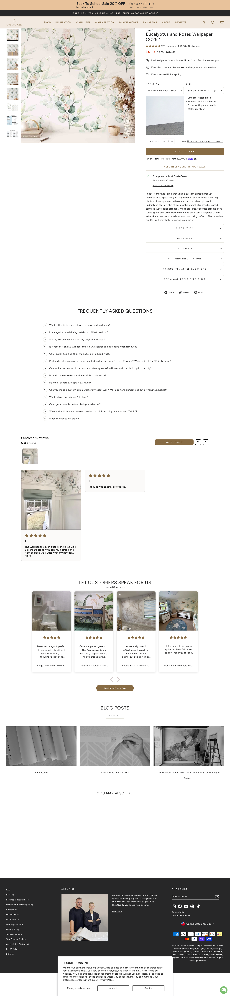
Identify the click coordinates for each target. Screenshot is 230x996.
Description (185, 228)
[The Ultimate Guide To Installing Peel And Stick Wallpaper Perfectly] (188, 746)
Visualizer (83, 22)
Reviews (180, 22)
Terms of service (14, 934)
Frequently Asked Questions (185, 269)
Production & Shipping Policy (19, 904)
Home (149, 30)
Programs (150, 22)
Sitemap (10, 954)
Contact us (11, 909)
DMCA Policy (12, 949)
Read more (117, 911)
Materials (184, 238)
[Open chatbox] (223, 990)
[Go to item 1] (30, 456)
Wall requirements (14, 924)
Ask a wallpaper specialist (185, 279)
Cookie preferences (181, 915)
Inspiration (63, 22)
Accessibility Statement (17, 944)
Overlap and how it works (115, 772)
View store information (163, 186)
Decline (148, 988)
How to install (12, 914)
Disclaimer (185, 249)
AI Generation (105, 22)
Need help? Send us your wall (185, 167)
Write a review (174, 442)
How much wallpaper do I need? (205, 141)
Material (152, 84)
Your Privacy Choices (16, 939)
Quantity (152, 141)
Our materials (41, 772)
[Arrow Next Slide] (12, 140)
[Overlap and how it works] (115, 746)
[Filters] (198, 442)
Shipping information (184, 259)
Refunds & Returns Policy (18, 900)
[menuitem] (47, 22)
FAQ (8, 890)
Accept (113, 988)
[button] (213, 22)
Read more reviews (115, 688)
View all (115, 716)
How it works (128, 22)
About (166, 22)
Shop (47, 22)
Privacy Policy (106, 979)
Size (189, 84)
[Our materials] (41, 746)
